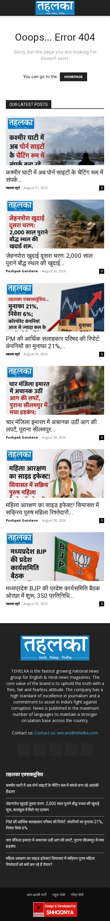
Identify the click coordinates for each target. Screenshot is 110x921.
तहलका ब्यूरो (13, 187)
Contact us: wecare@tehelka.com (66, 733)
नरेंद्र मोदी (77, 894)
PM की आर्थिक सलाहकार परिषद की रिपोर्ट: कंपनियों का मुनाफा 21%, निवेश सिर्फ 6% (54, 824)
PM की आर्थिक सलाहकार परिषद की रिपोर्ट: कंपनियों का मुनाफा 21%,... (53, 342)
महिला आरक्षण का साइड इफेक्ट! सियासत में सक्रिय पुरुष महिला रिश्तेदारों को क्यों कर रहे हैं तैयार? (50, 861)
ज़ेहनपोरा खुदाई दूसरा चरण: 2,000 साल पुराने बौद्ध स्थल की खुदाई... (49, 259)
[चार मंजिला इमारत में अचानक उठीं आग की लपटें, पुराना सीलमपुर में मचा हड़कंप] (55, 390)
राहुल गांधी (58, 894)
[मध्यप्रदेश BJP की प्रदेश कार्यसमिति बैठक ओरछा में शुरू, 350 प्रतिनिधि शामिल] (55, 556)
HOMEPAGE (73, 77)
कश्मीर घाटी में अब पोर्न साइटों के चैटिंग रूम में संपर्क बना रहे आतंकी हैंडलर (52, 788)
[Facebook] (23, 749)
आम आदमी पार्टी (37, 894)
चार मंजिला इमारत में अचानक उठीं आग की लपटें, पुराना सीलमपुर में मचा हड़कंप (55, 843)
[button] (10, 8)
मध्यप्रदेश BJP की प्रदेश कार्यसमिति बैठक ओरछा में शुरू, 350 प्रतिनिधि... (53, 592)
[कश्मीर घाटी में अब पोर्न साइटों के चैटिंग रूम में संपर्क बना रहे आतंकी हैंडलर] (55, 141)
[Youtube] (87, 749)
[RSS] (55, 749)
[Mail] (39, 749)
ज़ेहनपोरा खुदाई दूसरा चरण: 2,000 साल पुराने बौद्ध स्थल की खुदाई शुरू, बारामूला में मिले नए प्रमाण (52, 806)
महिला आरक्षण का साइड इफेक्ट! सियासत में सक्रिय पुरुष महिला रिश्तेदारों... (52, 509)
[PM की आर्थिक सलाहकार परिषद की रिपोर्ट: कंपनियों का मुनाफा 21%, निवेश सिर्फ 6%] (55, 307)
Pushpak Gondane (22, 271)
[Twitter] (71, 749)
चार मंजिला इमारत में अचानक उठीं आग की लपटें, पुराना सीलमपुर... (51, 426)
